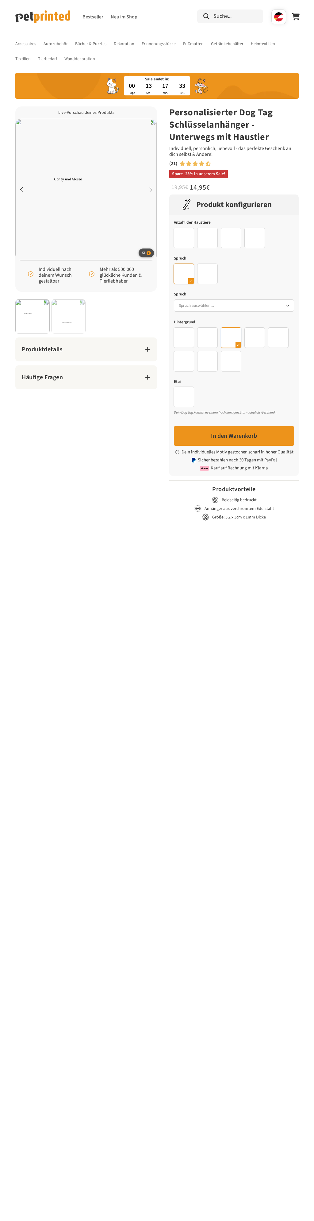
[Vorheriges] (21, 189)
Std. (148, 93)
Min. (165, 93)
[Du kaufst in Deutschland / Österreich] (279, 17)
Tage (132, 93)
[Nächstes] (151, 189)
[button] (230, 16)
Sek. (182, 93)
